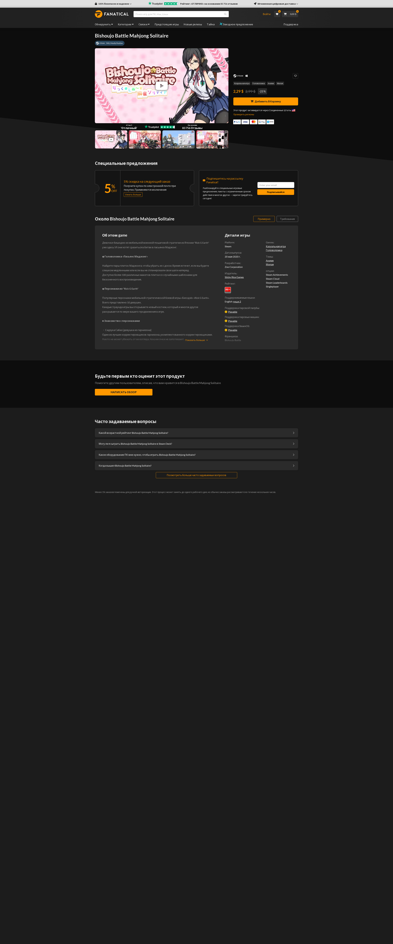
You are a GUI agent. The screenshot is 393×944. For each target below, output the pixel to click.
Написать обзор (124, 392)
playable (232, 311)
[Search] (225, 14)
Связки (143, 24)
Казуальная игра (241, 83)
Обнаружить (103, 24)
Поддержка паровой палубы (242, 307)
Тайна (211, 24)
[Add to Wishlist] (295, 76)
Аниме (271, 83)
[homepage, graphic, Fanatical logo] (112, 14)
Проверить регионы (243, 114)
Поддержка (291, 24)
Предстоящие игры (167, 24)
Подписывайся (275, 192)
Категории (124, 24)
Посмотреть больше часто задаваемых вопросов (196, 475)
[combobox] (196, 14)
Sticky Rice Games (234, 277)
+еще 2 (237, 301)
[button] (113, 4)
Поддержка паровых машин (242, 316)
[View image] (111, 139)
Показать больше (195, 340)
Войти (266, 14)
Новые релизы (193, 24)
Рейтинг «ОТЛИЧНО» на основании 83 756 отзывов (209, 3)
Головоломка (259, 83)
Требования (287, 218)
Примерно (264, 218)
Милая (280, 83)
